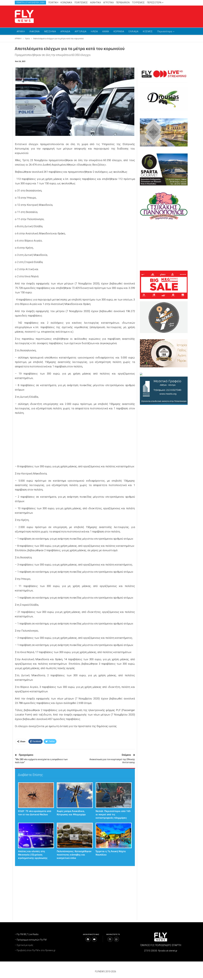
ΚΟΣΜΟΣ (148, 31)
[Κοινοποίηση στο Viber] (110, 939)
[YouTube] (94, 939)
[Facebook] (88, 939)
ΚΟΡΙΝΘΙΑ (119, 31)
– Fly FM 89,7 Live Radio (27, 934)
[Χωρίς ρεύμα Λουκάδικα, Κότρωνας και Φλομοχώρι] (74, 795)
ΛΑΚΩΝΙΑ (34, 31)
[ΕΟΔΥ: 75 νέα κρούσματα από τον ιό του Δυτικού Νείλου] (36, 795)
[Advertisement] (131, 16)
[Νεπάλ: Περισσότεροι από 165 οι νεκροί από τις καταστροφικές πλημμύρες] (113, 795)
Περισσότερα (154, 2)
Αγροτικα (108, 2)
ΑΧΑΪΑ (105, 31)
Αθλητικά (95, 2)
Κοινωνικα (66, 2)
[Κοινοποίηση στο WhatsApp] (116, 939)
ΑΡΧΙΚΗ (21, 31)
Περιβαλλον (123, 2)
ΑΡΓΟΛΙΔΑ (80, 31)
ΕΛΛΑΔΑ (133, 31)
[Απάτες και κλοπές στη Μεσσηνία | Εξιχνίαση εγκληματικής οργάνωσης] (36, 835)
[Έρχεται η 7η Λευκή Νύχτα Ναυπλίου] (113, 835)
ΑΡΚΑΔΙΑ (65, 31)
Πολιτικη (53, 2)
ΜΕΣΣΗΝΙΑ (50, 31)
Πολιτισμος (81, 2)
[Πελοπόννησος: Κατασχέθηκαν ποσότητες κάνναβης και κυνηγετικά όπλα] (74, 835)
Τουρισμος (138, 2)
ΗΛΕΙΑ (94, 31)
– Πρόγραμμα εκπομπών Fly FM (30, 939)
